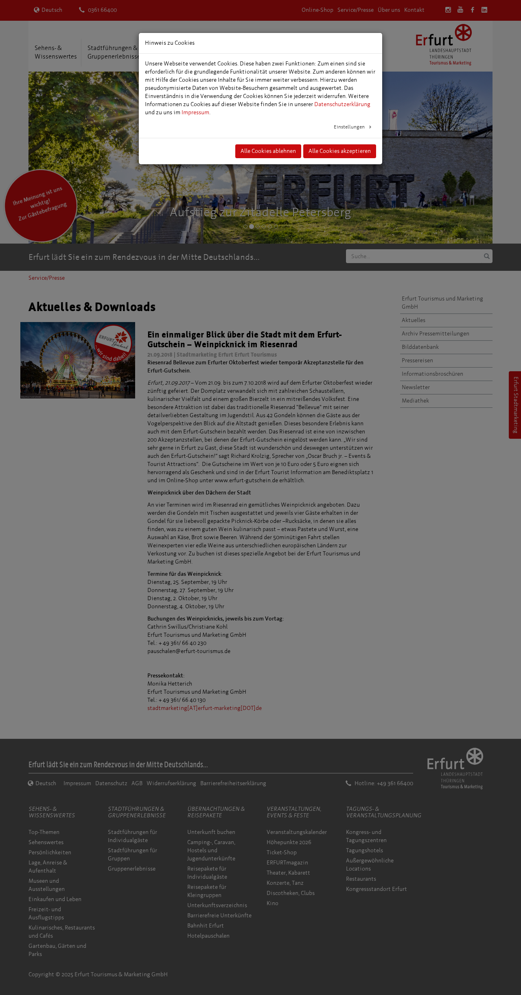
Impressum (195, 112)
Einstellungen (350, 127)
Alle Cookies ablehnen (268, 151)
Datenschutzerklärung (342, 104)
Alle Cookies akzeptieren (340, 151)
